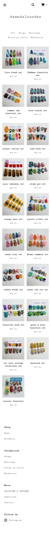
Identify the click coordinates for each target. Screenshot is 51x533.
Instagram (15, 520)
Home (7, 433)
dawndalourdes (25, 16)
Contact (9, 502)
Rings (22, 33)
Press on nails (17, 37)
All (13, 33)
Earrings (34, 33)
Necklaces (37, 37)
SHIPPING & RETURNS (16, 491)
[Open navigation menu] (4, 5)
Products (9, 439)
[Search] (33, 5)
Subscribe (10, 497)
